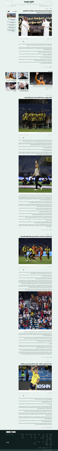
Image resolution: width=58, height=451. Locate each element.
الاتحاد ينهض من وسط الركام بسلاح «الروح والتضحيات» (11, 22)
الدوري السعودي (47, 229)
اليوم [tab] (8, 11)
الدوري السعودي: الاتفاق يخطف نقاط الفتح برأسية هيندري (11, 27)
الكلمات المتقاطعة (34, 443)
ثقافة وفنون (33, 4)
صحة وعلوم (31, 4)
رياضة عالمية (51, 445)
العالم (39, 4)
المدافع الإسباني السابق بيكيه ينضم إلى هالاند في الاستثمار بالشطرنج (42, 85)
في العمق (20, 4)
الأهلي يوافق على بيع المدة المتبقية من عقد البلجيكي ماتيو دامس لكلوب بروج (11, 30)
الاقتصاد (36, 4)
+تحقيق (47, 445)
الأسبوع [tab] (7, 11)
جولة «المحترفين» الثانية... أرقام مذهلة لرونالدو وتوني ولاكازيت (36, 364)
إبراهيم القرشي (48, 38)
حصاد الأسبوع (46, 443)
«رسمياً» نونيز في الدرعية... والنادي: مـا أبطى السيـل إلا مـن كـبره (11, 25)
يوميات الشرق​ (25, 4)
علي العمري (49, 134)
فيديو (18, 4)
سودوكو (35, 444)
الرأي (37, 4)
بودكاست (16, 4)
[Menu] (51, 4)
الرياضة (22, 4)
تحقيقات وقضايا (46, 444)
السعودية (43, 229)
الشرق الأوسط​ (42, 4)
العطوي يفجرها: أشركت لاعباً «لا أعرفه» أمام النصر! (11, 19)
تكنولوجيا (28, 4)
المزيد (12, 4)
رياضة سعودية (46, 8)
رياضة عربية (51, 444)
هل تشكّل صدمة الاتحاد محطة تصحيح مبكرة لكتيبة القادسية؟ (36, 236)
